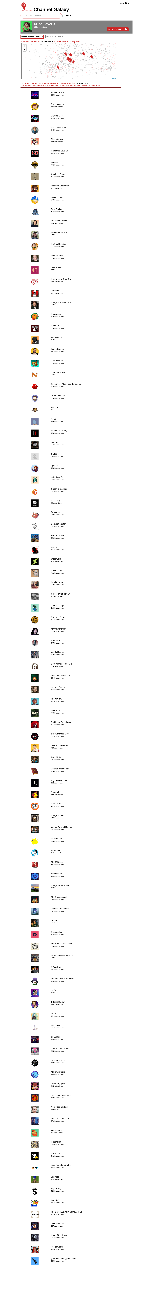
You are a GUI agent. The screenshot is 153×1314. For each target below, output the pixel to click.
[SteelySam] (57, 67)
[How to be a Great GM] (70, 55)
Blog (127, 3)
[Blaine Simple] (73, 62)
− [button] (24, 49)
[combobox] (41, 15)
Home (121, 3)
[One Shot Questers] (91, 57)
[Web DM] (83, 54)
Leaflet (114, 78)
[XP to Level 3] (68, 59)
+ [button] (24, 46)
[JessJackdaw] (70, 61)
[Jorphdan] (65, 54)
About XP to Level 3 (54, 37)
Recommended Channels (32, 37)
